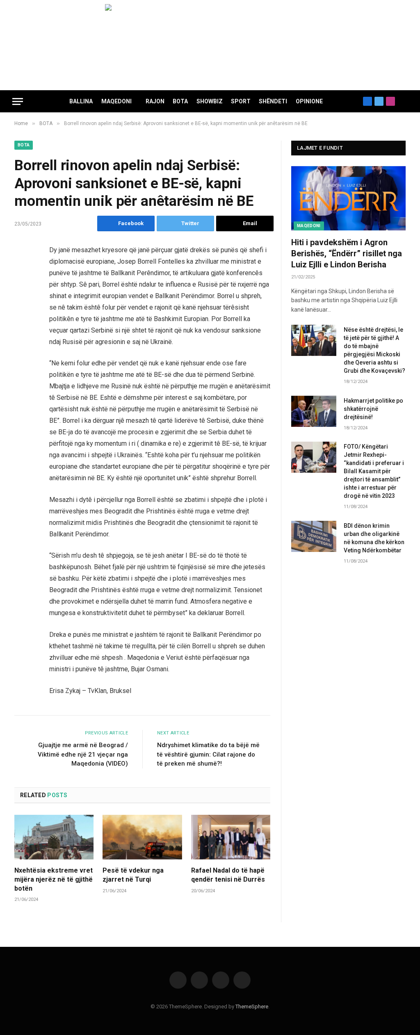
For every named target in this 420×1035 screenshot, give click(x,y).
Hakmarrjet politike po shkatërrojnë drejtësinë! (373, 408)
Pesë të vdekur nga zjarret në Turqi (133, 874)
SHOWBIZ (209, 101)
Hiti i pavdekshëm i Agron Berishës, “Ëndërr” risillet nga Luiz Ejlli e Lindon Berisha (346, 253)
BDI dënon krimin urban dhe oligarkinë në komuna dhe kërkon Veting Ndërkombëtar (374, 538)
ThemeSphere (251, 1006)
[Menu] (17, 101)
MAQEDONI (116, 101)
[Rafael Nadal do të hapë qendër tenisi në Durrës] (230, 837)
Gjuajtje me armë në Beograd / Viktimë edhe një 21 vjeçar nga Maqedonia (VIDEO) (83, 754)
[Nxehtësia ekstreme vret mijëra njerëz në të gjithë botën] (54, 837)
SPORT (241, 101)
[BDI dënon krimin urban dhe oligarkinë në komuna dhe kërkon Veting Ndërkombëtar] (313, 536)
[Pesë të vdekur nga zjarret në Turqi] (142, 837)
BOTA (180, 101)
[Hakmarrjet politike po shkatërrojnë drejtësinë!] (313, 411)
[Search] (404, 101)
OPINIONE (309, 101)
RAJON (155, 101)
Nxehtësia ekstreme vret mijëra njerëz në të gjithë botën (53, 879)
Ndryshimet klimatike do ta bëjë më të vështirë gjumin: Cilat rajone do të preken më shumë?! (208, 754)
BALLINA (81, 101)
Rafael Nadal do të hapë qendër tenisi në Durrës (228, 874)
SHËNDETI (273, 101)
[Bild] (210, 45)
